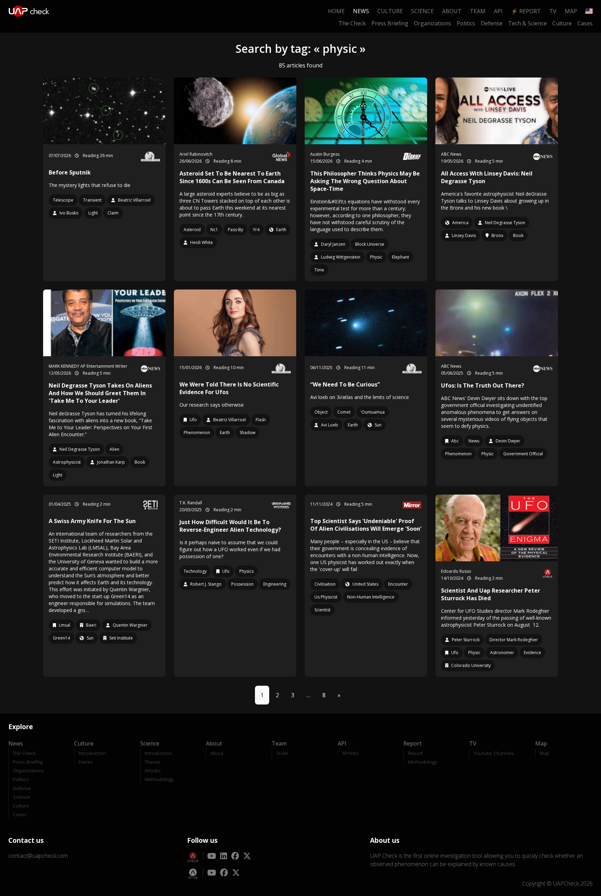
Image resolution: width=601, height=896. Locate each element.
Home (336, 11)
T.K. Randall (190, 503)
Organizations (432, 23)
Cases (585, 23)
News (361, 11)
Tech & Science (527, 23)
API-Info (350, 753)
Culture (390, 11)
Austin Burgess (324, 154)
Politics (466, 23)
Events (86, 761)
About (452, 11)
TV (552, 11)
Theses (152, 761)
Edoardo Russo (456, 571)
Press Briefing (389, 23)
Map (571, 11)
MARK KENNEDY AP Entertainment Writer (88, 366)
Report (415, 753)
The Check (352, 23)
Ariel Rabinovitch (196, 154)
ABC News (451, 154)
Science (422, 11)
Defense (492, 23)
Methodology (159, 779)
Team (478, 11)
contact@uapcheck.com (38, 856)
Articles (153, 770)
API (498, 11)
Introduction (92, 753)
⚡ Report (526, 11)
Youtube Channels (494, 753)
